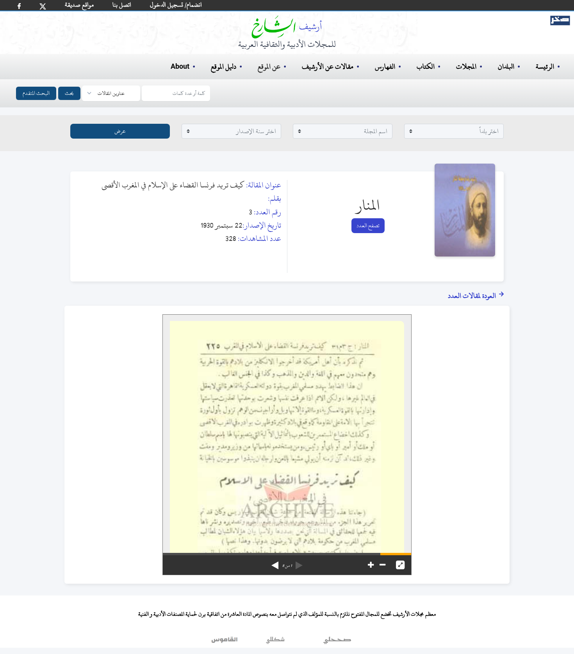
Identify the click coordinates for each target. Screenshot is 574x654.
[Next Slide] (274, 562)
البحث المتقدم (36, 93)
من (287, 566)
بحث (69, 93)
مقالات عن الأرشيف (327, 66)
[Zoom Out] (382, 565)
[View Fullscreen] (400, 565)
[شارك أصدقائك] (19, 6)
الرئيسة (545, 66)
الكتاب (426, 66)
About (180, 67)
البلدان (506, 66)
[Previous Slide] (299, 562)
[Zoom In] (371, 565)
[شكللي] (275, 642)
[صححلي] (337, 642)
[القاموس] (225, 642)
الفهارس (385, 66)
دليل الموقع (223, 66)
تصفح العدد (368, 225)
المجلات (466, 66)
